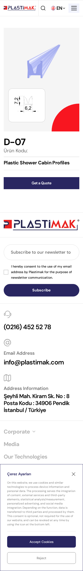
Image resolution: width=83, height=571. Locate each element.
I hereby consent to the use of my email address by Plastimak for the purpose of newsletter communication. (41, 272)
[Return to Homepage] (20, 8)
